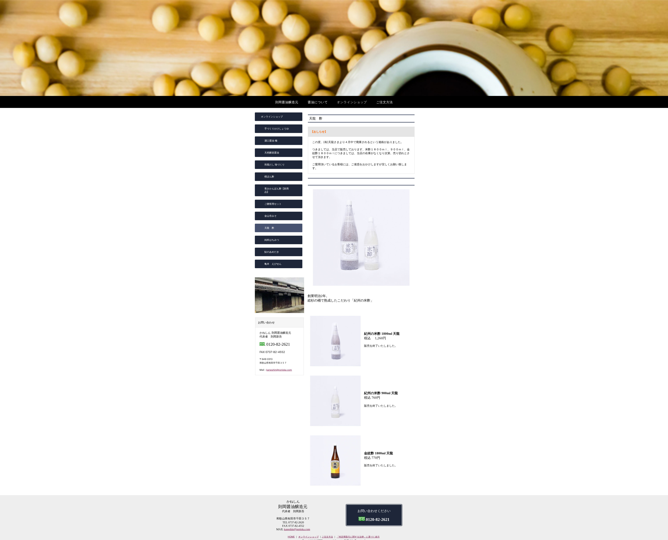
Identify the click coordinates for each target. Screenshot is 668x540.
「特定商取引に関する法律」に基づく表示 (358, 536)
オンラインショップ (308, 536)
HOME (291, 536)
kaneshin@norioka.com (279, 369)
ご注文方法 (327, 536)
